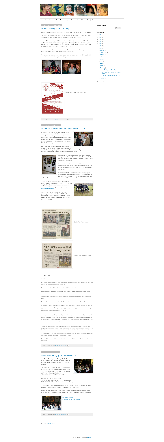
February (102, 68)
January (102, 78)
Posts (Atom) (51, 423)
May (101, 61)
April (101, 63)
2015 (100, 34)
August (102, 54)
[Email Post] (68, 119)
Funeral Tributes (53, 20)
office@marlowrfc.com (47, 188)
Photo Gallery (80, 20)
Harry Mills (44, 20)
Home (67, 421)
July (101, 56)
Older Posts (90, 421)
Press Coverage (64, 20)
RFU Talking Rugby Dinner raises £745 (59, 355)
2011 (100, 41)
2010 (100, 43)
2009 (100, 46)
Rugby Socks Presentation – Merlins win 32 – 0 (63, 129)
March (102, 65)
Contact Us (94, 20)
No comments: (62, 119)
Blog (88, 20)
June (101, 59)
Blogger (89, 437)
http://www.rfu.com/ (67, 397)
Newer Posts (45, 421)
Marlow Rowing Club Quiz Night (56, 28)
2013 (100, 37)
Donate (73, 20)
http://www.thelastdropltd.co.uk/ (71, 399)
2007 (100, 81)
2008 (100, 48)
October (102, 50)
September (103, 52)
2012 (100, 39)
